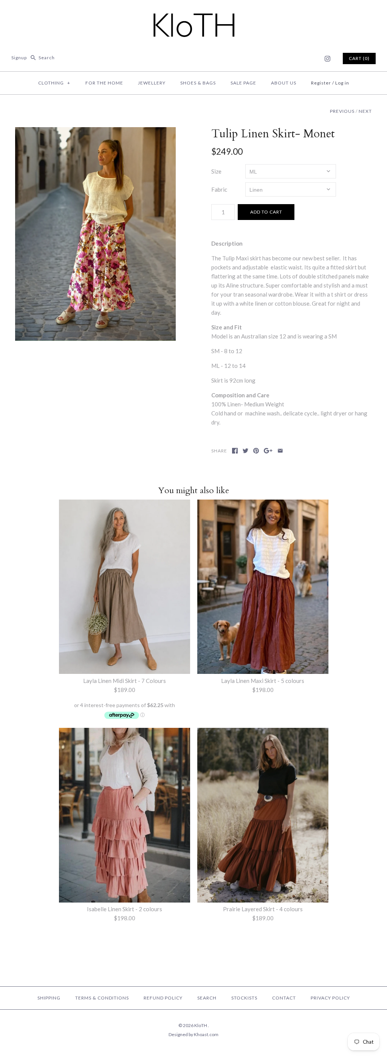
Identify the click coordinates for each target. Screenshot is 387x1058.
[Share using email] (280, 451)
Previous (342, 111)
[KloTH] (193, 12)
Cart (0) (359, 58)
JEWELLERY (152, 83)
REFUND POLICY (163, 998)
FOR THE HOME (104, 83)
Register (321, 83)
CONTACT (284, 998)
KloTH (201, 1025)
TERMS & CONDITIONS (102, 998)
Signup (19, 57)
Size (216, 171)
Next (365, 111)
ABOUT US (283, 83)
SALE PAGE (243, 83)
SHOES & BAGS (198, 83)
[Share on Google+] (268, 451)
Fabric (219, 189)
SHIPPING (48, 998)
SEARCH (207, 998)
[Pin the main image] (256, 451)
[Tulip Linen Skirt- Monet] (95, 234)
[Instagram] (327, 59)
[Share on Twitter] (245, 451)
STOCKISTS (244, 998)
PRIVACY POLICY (330, 998)
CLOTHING (54, 83)
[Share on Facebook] (235, 451)
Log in (342, 83)
